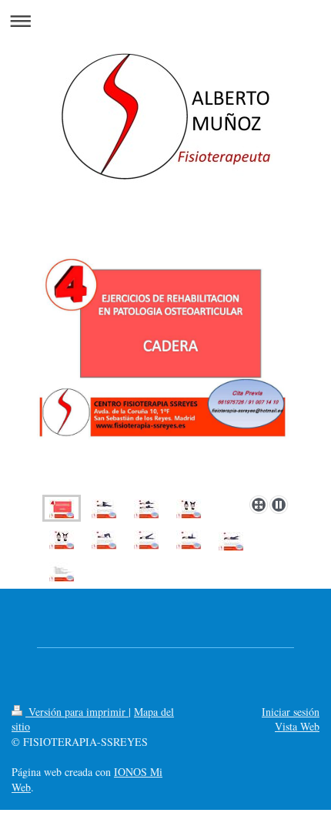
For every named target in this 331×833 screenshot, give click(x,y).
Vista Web (297, 726)
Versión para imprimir (77, 711)
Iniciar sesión (290, 711)
